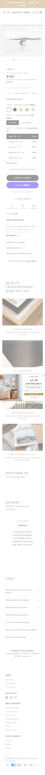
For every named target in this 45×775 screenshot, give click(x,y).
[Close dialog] (43, 375)
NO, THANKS (34, 397)
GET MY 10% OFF (33, 394)
